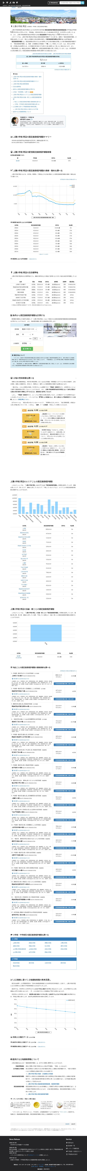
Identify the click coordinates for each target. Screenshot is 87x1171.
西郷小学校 (48, 942)
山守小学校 (32, 952)
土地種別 (16, 343)
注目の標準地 (17, 86)
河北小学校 (64, 949)
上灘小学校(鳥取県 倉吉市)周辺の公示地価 (41, 53)
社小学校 (47, 946)
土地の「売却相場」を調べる (21, 92)
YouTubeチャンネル (33, 1155)
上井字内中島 (24, 571)
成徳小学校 (16, 946)
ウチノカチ (63, 1112)
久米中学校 (48, 963)
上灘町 (24, 563)
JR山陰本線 (18, 657)
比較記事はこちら (23, 399)
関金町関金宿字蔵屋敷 (24, 593)
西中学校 (63, 963)
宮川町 (24, 550)
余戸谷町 (24, 554)
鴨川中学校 (16, 966)
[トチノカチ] (10, 3)
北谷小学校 (48, 949)
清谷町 (24, 541)
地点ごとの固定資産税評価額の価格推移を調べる (27, 101)
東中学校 (31, 963)
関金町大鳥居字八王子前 (24, 545)
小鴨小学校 (64, 942)
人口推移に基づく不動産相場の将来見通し (25, 106)
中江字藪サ (24, 584)
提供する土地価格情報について (22, 111)
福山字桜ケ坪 (24, 558)
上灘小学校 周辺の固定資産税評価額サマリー (26, 81)
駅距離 (17, 329)
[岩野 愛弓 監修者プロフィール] (32, 119)
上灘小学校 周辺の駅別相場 (21, 84)
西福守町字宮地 (24, 532)
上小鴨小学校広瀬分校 (19, 949)
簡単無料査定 (54, 2)
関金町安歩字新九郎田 (24, 537)
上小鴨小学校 (17, 952)
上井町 (24, 528)
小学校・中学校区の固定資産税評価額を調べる (26, 104)
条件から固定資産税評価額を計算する (24, 89)
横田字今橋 (24, 576)
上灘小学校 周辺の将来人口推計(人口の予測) (26, 109)
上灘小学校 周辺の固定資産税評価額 (37, 1094)
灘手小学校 (64, 946)
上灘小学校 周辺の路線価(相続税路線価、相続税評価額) (43, 1084)
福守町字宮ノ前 (24, 597)
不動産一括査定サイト (75, 1151)
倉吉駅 (18, 160)
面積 (17, 334)
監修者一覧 (71, 1145)
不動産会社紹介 (73, 1154)
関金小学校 (48, 952)
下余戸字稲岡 (24, 567)
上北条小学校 (33, 949)
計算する (28, 349)
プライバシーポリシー (50, 1166)
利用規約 (41, 1166)
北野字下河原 (24, 580)
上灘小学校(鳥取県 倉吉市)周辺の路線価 (62, 53)
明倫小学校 (32, 946)
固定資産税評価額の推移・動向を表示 (65, 683)
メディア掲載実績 (73, 1148)
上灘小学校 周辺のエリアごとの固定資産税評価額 (27, 94)
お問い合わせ (35, 1166)
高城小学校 (32, 942)
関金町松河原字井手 (24, 589)
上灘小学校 (16, 942)
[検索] (82, 2)
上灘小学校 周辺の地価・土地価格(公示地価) (40, 1073)
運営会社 (71, 1142)
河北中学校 (16, 963)
